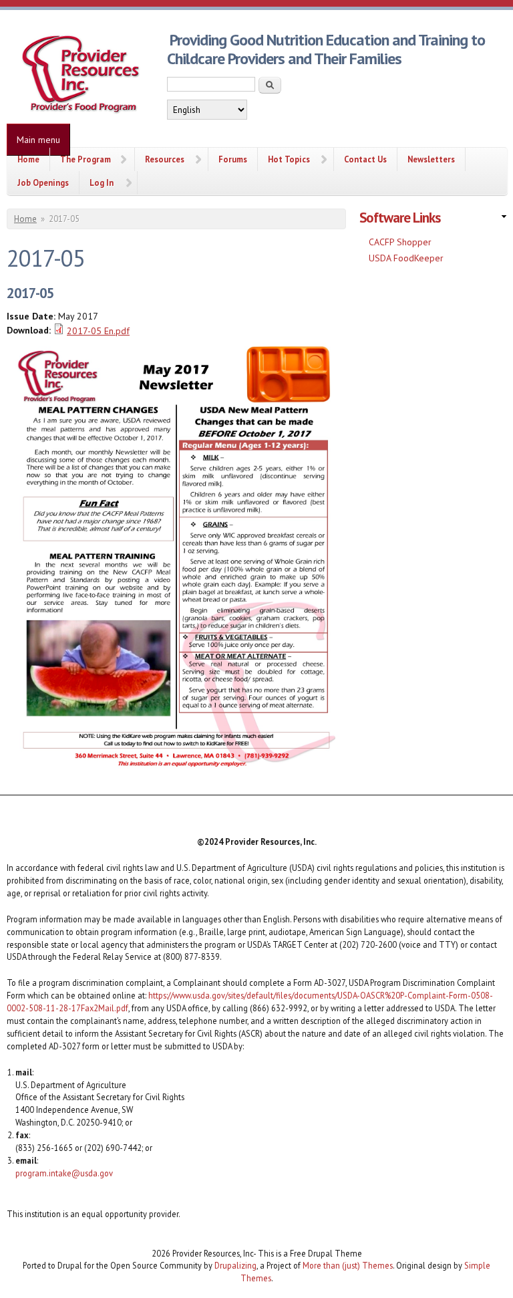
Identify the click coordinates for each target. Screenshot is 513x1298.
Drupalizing (235, 1265)
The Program (85, 159)
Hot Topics (289, 159)
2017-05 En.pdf (98, 331)
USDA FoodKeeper (406, 258)
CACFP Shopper (400, 242)
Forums (232, 159)
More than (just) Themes (348, 1265)
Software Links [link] (399, 218)
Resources (164, 159)
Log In (102, 182)
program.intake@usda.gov (64, 1173)
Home (28, 159)
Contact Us (365, 159)
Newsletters (431, 159)
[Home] (80, 75)
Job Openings (43, 182)
